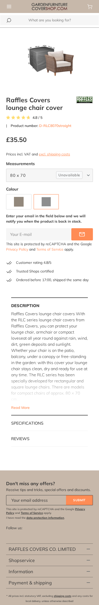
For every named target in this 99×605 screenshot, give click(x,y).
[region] (49, 59)
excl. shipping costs (54, 154)
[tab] (49, 356)
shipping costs (62, 596)
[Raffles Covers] (84, 103)
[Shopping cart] (90, 7)
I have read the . (35, 518)
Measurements (20, 163)
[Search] (9, 20)
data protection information (45, 518)
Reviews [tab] (20, 438)
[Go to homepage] (49, 6)
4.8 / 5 (37, 118)
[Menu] (9, 7)
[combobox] (49, 20)
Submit (79, 500)
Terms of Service (49, 249)
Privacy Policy (17, 249)
